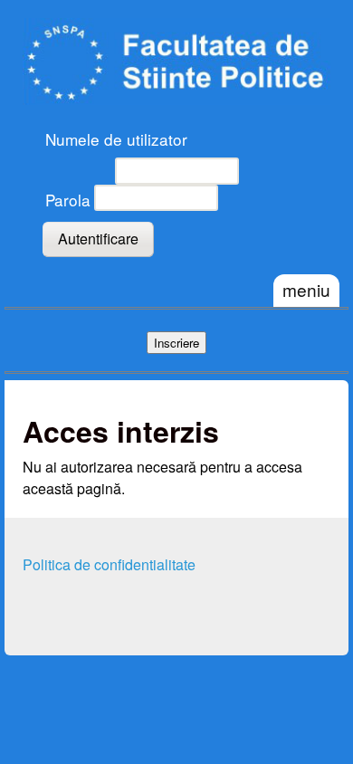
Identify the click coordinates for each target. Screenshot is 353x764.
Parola (68, 199)
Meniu (306, 289)
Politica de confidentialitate (109, 564)
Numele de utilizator (116, 139)
